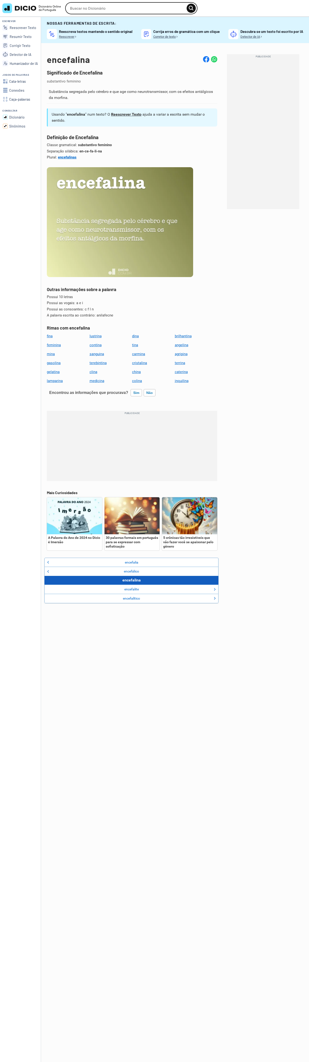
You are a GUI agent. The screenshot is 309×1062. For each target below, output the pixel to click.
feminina (54, 345)
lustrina (96, 336)
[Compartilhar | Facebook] (206, 59)
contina (96, 345)
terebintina (98, 363)
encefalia (131, 562)
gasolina (54, 363)
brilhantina (183, 336)
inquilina (182, 381)
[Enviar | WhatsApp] (214, 59)
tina (135, 345)
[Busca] (191, 8)
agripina (181, 354)
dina (135, 336)
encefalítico (131, 598)
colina (137, 381)
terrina (180, 363)
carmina (138, 354)
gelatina (53, 372)
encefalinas (67, 157)
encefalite (131, 589)
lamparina (55, 381)
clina (93, 372)
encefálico (131, 571)
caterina (181, 372)
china (136, 372)
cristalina (139, 363)
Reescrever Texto (126, 114)
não (149, 393)
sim (136, 393)
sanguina (97, 354)
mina (51, 354)
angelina (181, 345)
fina (50, 336)
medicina (97, 381)
